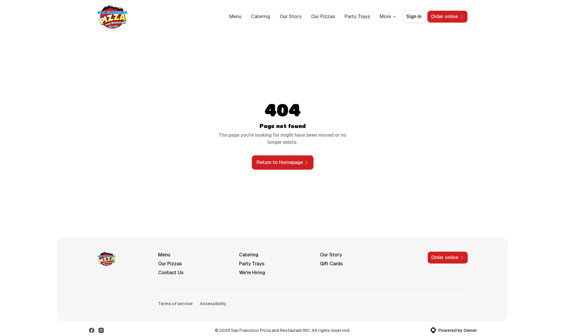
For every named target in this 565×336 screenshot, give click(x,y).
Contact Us (171, 272)
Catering (260, 16)
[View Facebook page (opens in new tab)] (91, 330)
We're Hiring (252, 272)
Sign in (413, 16)
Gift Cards (331, 264)
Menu (235, 16)
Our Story (291, 16)
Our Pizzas (323, 16)
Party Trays (357, 16)
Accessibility (213, 303)
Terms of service (175, 303)
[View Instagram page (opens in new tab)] (101, 330)
